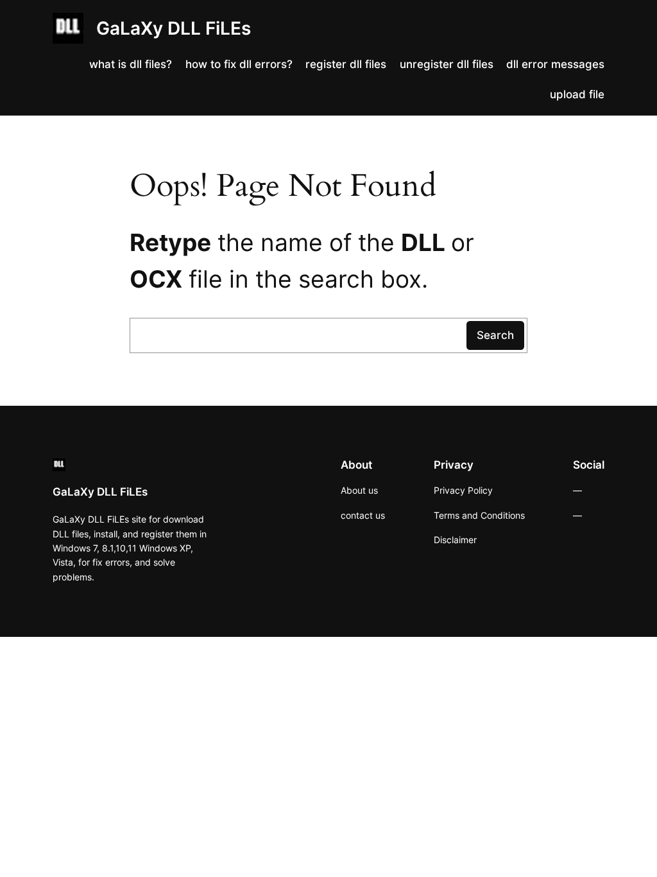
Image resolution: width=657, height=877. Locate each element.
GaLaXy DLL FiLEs (173, 28)
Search (495, 335)
